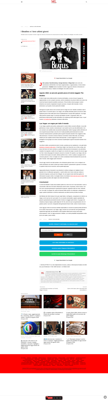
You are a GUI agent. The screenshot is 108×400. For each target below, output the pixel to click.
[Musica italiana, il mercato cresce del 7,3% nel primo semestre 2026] (28, 143)
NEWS (26, 309)
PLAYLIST (49, 309)
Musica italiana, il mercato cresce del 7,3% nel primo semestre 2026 (28, 150)
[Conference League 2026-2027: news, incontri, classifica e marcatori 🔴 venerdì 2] (28, 109)
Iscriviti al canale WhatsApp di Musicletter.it (63, 254)
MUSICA (45, 309)
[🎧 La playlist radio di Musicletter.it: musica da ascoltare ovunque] (54, 301)
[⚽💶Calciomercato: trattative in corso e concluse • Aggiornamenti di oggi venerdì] (54, 328)
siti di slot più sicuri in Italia (77, 176)
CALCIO (26, 336)
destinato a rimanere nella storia (47, 147)
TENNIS (28, 311)
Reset (68, 234)
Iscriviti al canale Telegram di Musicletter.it (63, 248)
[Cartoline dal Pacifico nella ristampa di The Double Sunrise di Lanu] (28, 94)
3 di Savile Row (48, 119)
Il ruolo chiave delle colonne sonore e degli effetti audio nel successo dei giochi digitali (27, 85)
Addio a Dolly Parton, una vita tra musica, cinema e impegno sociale (28, 166)
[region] (54, 14)
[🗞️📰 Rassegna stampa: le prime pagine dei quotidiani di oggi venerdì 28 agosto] (76, 328)
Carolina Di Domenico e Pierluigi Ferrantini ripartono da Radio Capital (28, 182)
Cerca (58, 234)
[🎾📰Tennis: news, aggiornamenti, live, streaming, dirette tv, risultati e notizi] (31, 301)
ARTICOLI (26, 26)
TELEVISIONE (23, 311)
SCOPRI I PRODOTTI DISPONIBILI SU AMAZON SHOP (63, 224)
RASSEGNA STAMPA (77, 336)
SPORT (29, 309)
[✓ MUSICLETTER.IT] (54, 2)
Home (22, 26)
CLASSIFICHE (31, 336)
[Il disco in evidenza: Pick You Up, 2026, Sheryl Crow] (28, 190)
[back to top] (105, 397)
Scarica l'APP (50, 397)
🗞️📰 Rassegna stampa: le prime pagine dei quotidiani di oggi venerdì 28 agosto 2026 (76, 340)
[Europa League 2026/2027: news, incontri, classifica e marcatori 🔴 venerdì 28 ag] (28, 126)
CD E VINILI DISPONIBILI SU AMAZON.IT (63, 242)
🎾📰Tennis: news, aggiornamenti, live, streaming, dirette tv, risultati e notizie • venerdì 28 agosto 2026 (30, 316)
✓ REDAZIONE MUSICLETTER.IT (52, 271)
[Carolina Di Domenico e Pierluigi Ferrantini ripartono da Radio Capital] (28, 174)
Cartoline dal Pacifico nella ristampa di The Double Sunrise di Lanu (28, 101)
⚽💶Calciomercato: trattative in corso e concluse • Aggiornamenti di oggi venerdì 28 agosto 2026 (53, 340)
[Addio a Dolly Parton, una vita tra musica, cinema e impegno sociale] (28, 159)
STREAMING (33, 309)
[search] (86, 2)
